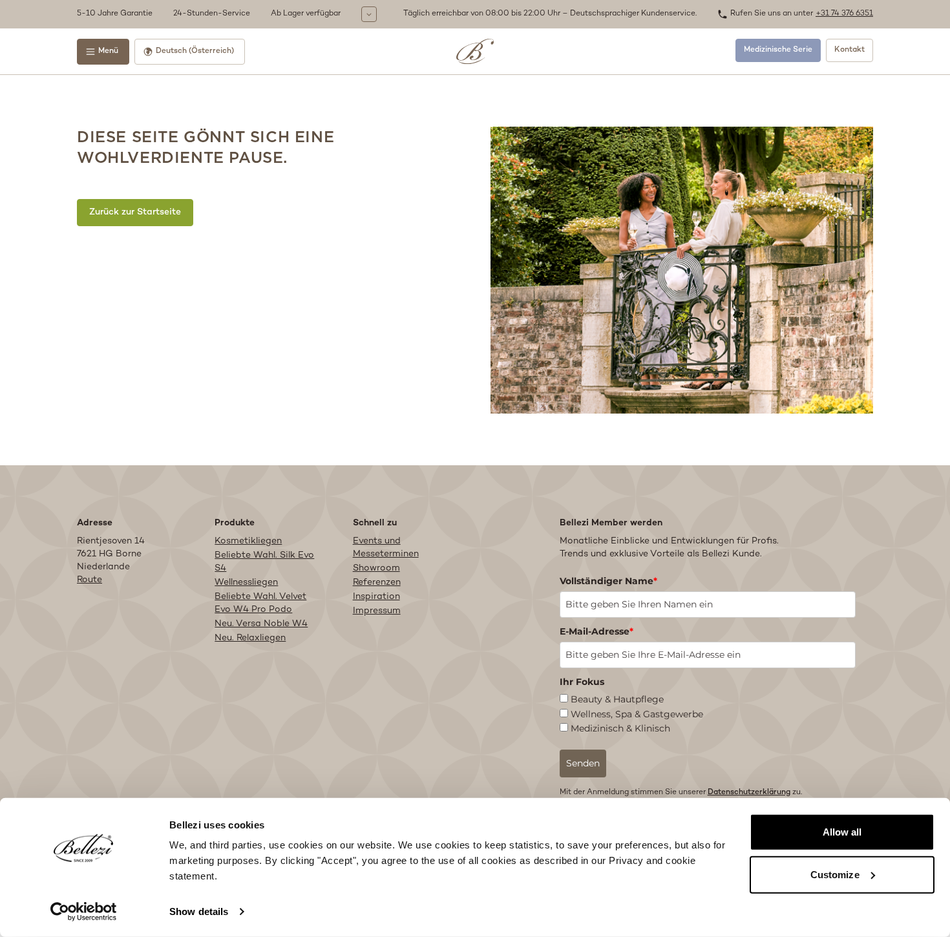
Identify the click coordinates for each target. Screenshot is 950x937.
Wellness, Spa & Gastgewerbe (637, 714)
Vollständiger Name (608, 581)
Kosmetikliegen (248, 541)
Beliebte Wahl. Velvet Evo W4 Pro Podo (260, 603)
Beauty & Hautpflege (617, 699)
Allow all (842, 831)
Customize (835, 874)
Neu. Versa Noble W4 (261, 624)
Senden (583, 763)
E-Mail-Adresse (596, 631)
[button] (237, 14)
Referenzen (377, 582)
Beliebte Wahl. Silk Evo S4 (264, 562)
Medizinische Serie (778, 50)
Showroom (376, 568)
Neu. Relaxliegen (250, 638)
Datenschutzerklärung (749, 792)
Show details (198, 911)
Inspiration (376, 597)
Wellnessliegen (246, 582)
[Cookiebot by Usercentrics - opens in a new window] (83, 911)
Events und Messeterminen (386, 547)
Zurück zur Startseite (135, 212)
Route (89, 580)
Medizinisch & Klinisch (620, 728)
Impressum (377, 611)
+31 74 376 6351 (844, 14)
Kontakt (849, 50)
